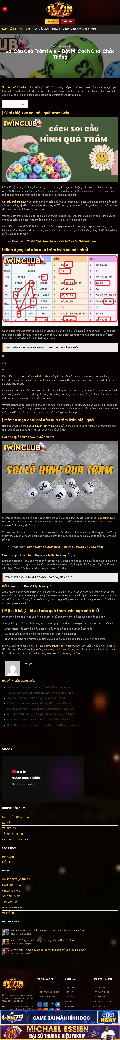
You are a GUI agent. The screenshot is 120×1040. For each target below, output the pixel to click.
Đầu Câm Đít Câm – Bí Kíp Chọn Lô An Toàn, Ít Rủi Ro (37, 698)
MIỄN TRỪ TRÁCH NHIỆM (49, 992)
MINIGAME (8, 856)
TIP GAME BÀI (10, 902)
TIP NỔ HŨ (8, 913)
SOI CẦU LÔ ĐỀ (11, 896)
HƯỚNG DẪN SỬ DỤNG (104, 1001)
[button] (4, 9)
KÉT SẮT (7, 822)
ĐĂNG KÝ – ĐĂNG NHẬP (16, 817)
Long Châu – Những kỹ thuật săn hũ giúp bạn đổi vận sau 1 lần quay (48, 949)
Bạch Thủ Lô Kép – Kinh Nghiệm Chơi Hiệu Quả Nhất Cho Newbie (43, 724)
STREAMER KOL (11, 890)
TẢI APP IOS (9, 828)
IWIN (41, 987)
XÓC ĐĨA (70, 997)
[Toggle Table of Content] (21, 103)
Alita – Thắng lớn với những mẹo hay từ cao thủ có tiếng (42, 940)
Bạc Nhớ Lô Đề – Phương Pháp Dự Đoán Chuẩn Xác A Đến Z (41, 714)
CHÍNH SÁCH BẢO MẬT (48, 997)
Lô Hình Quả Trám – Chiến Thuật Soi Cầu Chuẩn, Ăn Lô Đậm (40, 708)
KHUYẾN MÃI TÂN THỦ (15, 839)
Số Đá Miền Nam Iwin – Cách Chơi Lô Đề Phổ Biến (61, 241)
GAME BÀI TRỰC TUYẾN (16, 879)
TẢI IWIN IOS (100, 987)
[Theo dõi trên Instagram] (45, 1004)
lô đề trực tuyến (106, 517)
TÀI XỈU (70, 992)
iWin (4, 28)
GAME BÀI (71, 987)
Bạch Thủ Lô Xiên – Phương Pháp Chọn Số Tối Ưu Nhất (37, 719)
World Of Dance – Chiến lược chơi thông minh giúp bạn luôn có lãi (47, 930)
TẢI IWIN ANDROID (102, 992)
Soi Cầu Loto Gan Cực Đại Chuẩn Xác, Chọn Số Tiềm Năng (40, 692)
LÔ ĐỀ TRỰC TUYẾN (20, 28)
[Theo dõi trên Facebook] (39, 1004)
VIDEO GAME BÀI (12, 907)
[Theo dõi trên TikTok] (51, 1004)
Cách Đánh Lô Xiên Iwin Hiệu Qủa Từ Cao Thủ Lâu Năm (64, 547)
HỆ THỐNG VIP (101, 1006)
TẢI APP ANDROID (12, 833)
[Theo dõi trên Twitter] (57, 1004)
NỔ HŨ (6, 862)
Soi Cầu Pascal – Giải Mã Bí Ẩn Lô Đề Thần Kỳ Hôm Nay (38, 687)
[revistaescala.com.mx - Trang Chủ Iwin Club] (60, 9)
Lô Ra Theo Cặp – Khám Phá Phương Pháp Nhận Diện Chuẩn (40, 703)
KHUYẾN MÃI (100, 997)
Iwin (67, 645)
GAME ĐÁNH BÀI (12, 885)
